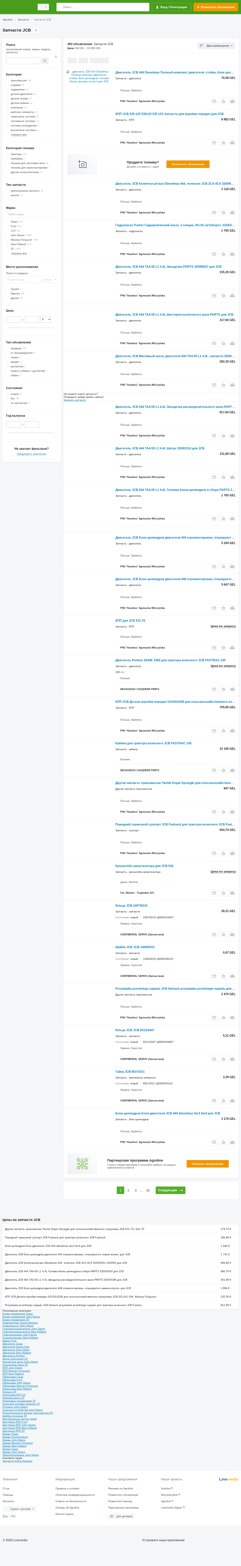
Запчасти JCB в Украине (17, 1460)
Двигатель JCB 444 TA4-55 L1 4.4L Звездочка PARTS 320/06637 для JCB (168, 266)
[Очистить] (56, 56)
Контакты (8, 1501)
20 (147, 1190)
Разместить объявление (188, 164)
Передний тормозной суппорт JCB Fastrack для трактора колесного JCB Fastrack (176, 824)
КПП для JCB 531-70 (130, 620)
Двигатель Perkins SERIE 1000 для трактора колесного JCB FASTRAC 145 (170, 660)
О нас (6, 1488)
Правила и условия (67, 1488)
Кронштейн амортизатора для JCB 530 (144, 866)
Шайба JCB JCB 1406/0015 (135, 947)
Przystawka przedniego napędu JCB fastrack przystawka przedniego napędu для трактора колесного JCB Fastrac (73, 1305)
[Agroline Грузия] (18, 7)
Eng (5, 1516)
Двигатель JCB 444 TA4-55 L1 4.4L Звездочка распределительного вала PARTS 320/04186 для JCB (66, 1279)
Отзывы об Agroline (67, 1507)
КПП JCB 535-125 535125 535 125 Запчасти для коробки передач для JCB (169, 114)
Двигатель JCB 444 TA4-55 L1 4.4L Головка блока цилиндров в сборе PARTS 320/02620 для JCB (64, 1271)
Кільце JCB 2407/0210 (131, 905)
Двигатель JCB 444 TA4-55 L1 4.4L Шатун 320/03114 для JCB (159, 448)
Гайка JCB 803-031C (130, 1071)
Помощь (8, 1494)
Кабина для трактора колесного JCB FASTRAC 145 (153, 743)
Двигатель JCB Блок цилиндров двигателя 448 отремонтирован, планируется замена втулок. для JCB (68, 1288)
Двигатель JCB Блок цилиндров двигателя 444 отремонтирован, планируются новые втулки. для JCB (67, 1254)
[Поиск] (60, 7)
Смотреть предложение (207, 1163)
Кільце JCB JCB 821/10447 (134, 1030)
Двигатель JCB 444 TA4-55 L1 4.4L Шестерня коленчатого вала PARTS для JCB (174, 314)
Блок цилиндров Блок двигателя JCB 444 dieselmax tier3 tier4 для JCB (167, 1113)
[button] (223, 101)
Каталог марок (64, 1513)
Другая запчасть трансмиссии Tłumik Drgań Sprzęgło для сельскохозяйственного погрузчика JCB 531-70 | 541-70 (74, 1228)
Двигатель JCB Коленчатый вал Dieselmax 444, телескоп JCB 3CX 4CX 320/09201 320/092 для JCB (66, 1262)
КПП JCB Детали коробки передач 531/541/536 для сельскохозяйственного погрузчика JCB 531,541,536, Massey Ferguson (80, 1296)
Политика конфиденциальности (75, 1494)
